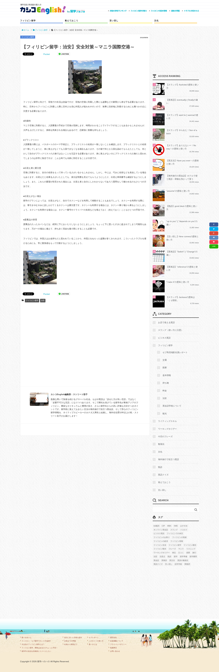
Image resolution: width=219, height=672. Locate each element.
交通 (165, 360)
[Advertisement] (85, 346)
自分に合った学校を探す (73, 637)
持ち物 (166, 383)
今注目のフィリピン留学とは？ (33, 644)
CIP (163, 526)
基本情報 (167, 375)
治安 (43, 300)
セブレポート (94, 637)
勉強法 (161, 444)
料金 (165, 390)
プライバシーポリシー (118, 644)
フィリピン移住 (190, 545)
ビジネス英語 (164, 338)
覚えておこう (71, 20)
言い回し (114, 20)
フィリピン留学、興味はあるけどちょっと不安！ (40, 648)
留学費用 (193, 556)
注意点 (162, 556)
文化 (156, 20)
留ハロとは (93, 644)
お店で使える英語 (166, 322)
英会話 (156, 560)
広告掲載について (116, 641)
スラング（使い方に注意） (170, 330)
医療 (165, 367)
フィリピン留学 (28, 20)
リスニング (190, 549)
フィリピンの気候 (179, 537)
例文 (174, 553)
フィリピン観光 (160, 549)
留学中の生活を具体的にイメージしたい (36, 651)
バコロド (183, 530)
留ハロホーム (26, 637)
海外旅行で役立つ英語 (168, 459)
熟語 (160, 467)
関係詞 (187, 564)
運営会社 (113, 637)
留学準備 (183, 556)
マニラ (181, 549)
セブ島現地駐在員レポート (175, 352)
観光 (165, 413)
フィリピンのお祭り (162, 537)
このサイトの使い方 (96, 641)
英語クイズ (163, 474)
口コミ (181, 553)
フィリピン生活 (160, 545)
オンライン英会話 (161, 530)
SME (176, 526)
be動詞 (156, 526)
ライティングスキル (167, 421)
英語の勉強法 (182, 560)
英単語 (164, 560)
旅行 (194, 553)
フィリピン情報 (176, 541)
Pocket (46, 54)
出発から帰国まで (70, 644)
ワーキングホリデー (167, 429)
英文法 (172, 560)
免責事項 (113, 648)
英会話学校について (172, 406)
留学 (175, 556)
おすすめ (183, 526)
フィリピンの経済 (161, 541)
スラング (174, 530)
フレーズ (172, 549)
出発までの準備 (70, 641)
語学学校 (178, 564)
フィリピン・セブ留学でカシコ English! (36, 641)
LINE (214, 246)
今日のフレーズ (165, 436)
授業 (188, 553)
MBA (169, 526)
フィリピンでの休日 (175, 533)
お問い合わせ (115, 651)
